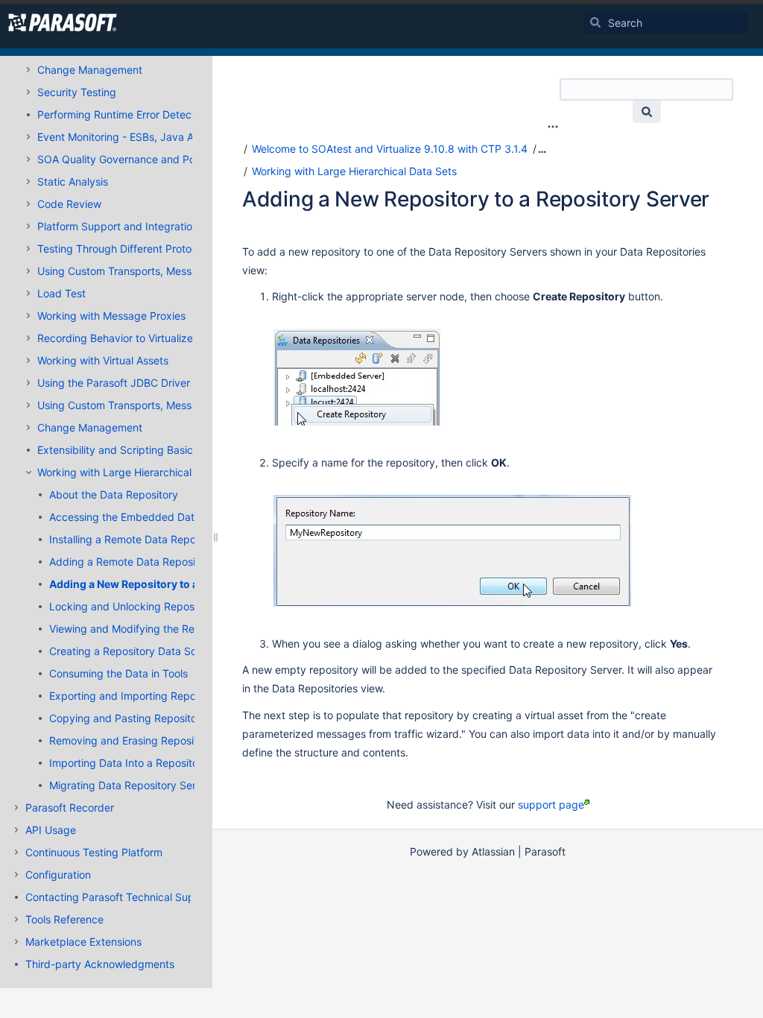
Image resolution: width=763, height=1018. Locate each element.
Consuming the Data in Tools (118, 673)
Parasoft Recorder (69, 807)
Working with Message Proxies (111, 315)
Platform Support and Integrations (120, 226)
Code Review (69, 203)
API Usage (50, 829)
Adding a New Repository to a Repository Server (170, 584)
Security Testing (76, 92)
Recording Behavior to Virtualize (115, 338)
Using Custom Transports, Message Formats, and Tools (171, 271)
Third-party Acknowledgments (99, 964)
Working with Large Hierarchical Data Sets (139, 472)
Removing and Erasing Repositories (135, 740)
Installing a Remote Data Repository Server (153, 539)
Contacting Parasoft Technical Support (120, 897)
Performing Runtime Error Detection (123, 114)
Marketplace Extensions (83, 941)
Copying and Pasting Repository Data (140, 718)
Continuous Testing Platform (93, 852)
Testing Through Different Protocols (124, 248)
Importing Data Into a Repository (128, 762)
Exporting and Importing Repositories (139, 695)
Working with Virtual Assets (102, 360)
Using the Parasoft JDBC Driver (113, 382)
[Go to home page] (62, 22)
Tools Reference (64, 919)
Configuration (58, 874)
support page (551, 804)
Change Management (89, 69)
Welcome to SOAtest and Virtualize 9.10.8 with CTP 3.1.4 (390, 148)
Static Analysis (72, 181)
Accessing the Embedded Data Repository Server (170, 516)
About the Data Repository (113, 494)
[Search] (595, 22)
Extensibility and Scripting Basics (117, 449)
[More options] (553, 127)
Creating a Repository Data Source (133, 651)
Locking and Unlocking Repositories (136, 606)
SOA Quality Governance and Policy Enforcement (156, 159)
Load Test (61, 293)
